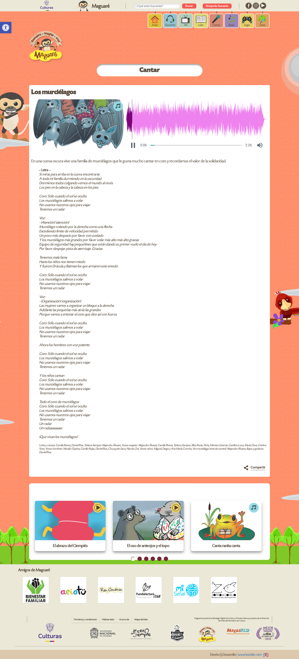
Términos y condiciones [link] (85, 619)
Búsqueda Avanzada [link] (217, 6)
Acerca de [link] (124, 619)
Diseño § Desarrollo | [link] (236, 655)
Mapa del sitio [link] (141, 619)
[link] (5, 27)
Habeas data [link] (108, 619)
